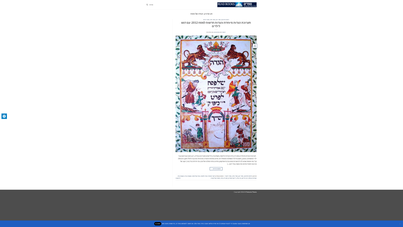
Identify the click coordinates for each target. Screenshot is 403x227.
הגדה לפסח (204, 176)
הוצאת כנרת (188, 176)
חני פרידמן (245, 178)
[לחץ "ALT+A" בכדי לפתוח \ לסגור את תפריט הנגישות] (4, 116)
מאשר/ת (157, 223)
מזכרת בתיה (224, 178)
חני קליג (238, 178)
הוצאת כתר (181, 176)
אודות (151, 5)
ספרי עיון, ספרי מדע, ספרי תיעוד (212, 19)
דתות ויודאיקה (225, 19)
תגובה (178, 178)
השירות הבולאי (252, 178)
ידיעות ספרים (232, 178)
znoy (224, 32)
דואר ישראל (211, 176)
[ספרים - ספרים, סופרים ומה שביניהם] (237, 4)
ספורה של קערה (215, 178)
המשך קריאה (216, 169)
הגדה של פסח (196, 176)
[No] (400, 224)
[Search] (147, 5)
